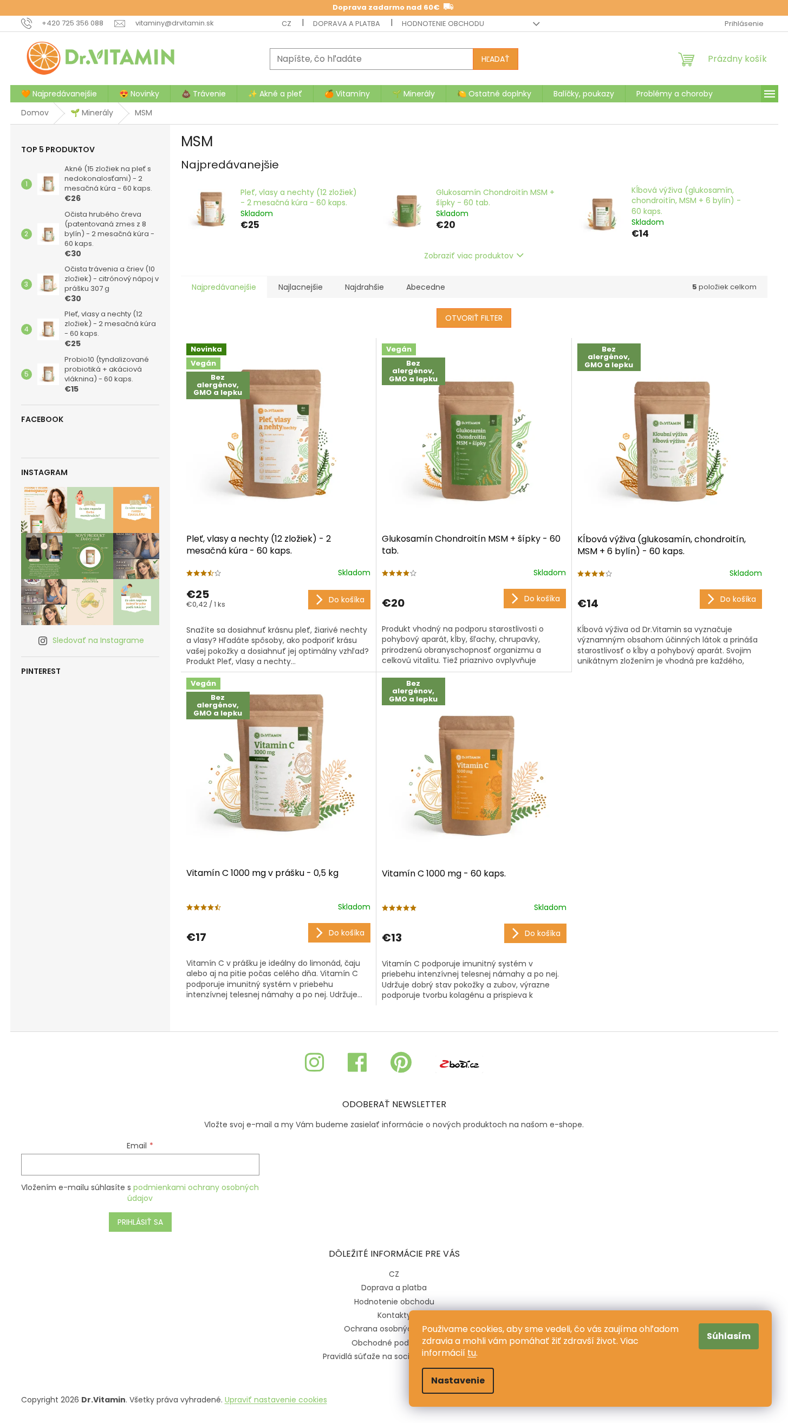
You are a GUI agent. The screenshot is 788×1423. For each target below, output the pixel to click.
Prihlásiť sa (140, 1222)
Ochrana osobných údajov (394, 1328)
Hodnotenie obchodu (443, 23)
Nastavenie (458, 1380)
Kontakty (394, 1315)
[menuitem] (59, 93)
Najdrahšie (364, 287)
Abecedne (425, 287)
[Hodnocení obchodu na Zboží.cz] (459, 1063)
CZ (286, 23)
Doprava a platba (346, 23)
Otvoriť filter (474, 318)
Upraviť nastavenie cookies (276, 1399)
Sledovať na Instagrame (98, 640)
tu (471, 1353)
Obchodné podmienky (394, 1342)
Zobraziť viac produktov (468, 255)
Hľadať (495, 59)
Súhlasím (729, 1336)
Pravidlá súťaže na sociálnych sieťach (394, 1356)
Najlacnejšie (300, 287)
